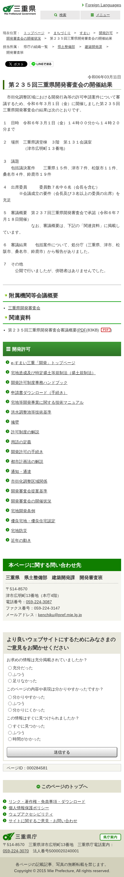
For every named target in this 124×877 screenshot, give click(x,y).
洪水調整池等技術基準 (31, 412)
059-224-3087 (39, 601)
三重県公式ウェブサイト (19, 10)
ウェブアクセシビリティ (31, 814)
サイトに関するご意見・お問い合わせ (43, 820)
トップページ (34, 33)
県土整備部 (66, 47)
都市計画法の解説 (27, 461)
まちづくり (62, 33)
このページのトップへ (65, 786)
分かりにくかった (29, 710)
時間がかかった (27, 739)
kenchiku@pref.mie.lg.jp (60, 614)
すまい (85, 33)
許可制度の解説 (25, 432)
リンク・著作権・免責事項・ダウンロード (47, 801)
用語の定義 (21, 442)
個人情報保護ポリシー (29, 808)
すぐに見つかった (29, 726)
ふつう (19, 674)
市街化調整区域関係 (29, 481)
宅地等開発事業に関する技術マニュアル (47, 402)
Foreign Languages (103, 5)
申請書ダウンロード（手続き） (39, 392)
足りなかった (25, 680)
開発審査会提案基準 (29, 491)
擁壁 (15, 422)
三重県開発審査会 (24, 308)
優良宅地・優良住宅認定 (33, 521)
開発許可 (106, 33)
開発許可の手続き (27, 451)
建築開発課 (93, 47)
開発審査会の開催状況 (23, 38)
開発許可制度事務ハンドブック (39, 382)
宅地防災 (19, 530)
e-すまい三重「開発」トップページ (43, 362)
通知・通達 (21, 471)
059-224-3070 (16, 851)
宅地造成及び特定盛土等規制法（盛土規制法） (53, 372)
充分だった (23, 667)
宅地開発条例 (23, 511)
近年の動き (21, 540)
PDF (82, 330)
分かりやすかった (29, 697)
